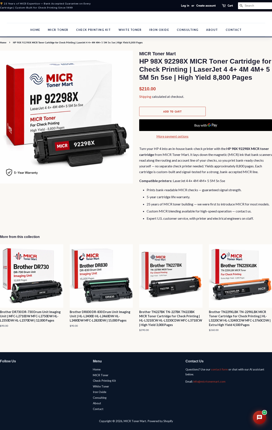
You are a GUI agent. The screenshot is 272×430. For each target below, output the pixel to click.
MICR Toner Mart (135, 421)
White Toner (130, 29)
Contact (234, 29)
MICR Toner (58, 29)
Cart (230, 5)
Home (35, 29)
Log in (185, 5)
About (212, 29)
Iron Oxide (159, 29)
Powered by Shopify (160, 421)
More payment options (172, 136)
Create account (206, 5)
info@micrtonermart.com (209, 381)
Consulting (187, 29)
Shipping (145, 96)
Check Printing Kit (93, 29)
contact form (219, 369)
